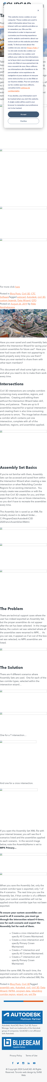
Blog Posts (15, 294)
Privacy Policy (32, 48)
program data (23, 991)
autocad (21, 297)
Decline (23, 121)
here (17, 287)
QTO (33, 300)
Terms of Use (31, 1056)
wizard (20, 994)
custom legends (8, 300)
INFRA (11, 991)
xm (25, 994)
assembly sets (7, 988)
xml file (32, 994)
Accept (23, 114)
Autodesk (31, 297)
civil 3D (41, 297)
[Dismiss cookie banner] (38, 11)
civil (28, 988)
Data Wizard (23, 300)
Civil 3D (26, 294)
